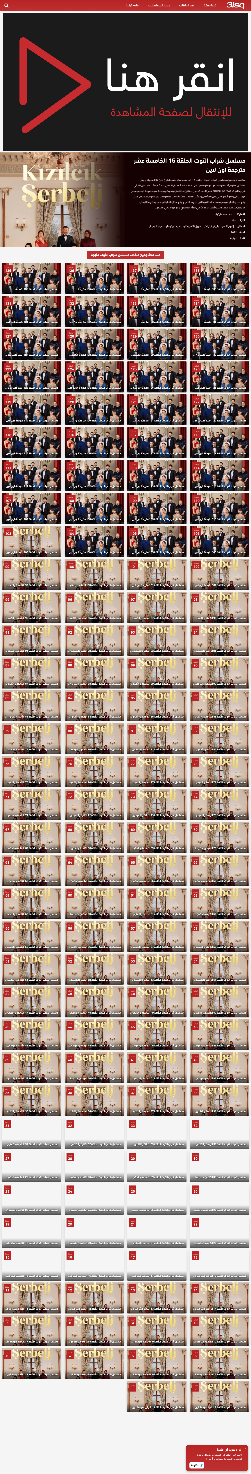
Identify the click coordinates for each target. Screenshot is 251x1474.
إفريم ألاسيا (228, 226)
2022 (234, 232)
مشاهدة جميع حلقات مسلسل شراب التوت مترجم (126, 255)
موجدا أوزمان (155, 226)
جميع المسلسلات (159, 5)
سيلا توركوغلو (173, 226)
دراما (233, 220)
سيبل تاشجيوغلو (192, 226)
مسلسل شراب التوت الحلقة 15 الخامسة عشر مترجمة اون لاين (189, 165)
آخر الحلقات (186, 5)
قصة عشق (209, 5)
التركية (233, 238)
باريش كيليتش (211, 226)
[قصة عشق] (235, 6)
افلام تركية (132, 5)
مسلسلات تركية (224, 214)
